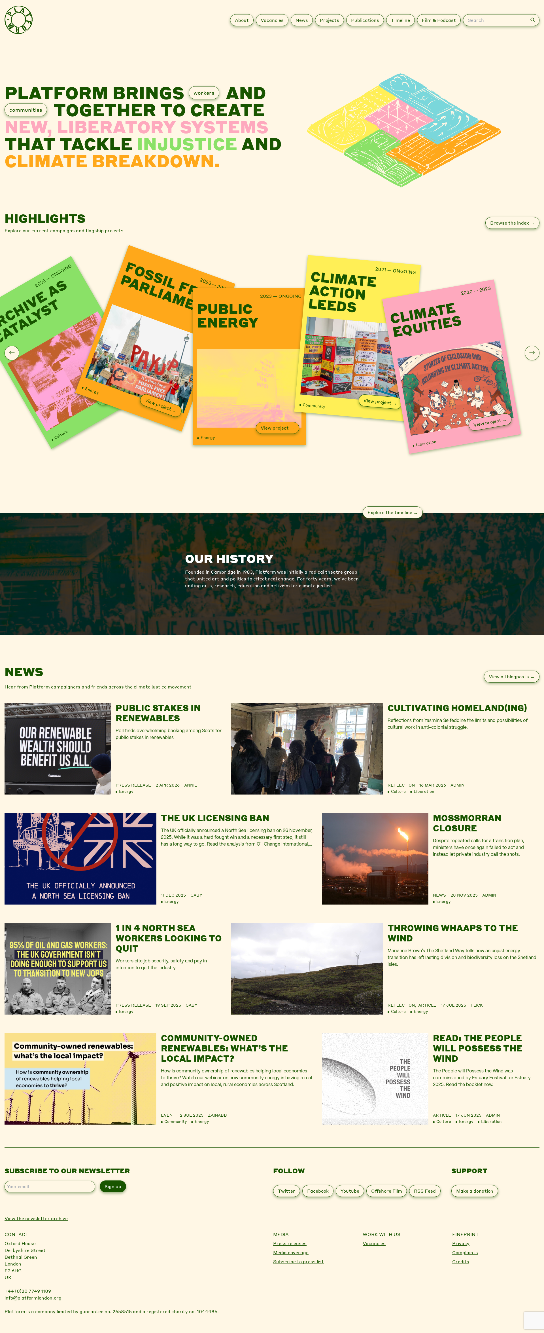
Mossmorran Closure (467, 823)
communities (25, 109)
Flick (477, 1004)
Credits (460, 1261)
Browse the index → (512, 223)
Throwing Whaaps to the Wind (453, 933)
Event (168, 1114)
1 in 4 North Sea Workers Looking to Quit (169, 938)
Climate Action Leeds (342, 292)
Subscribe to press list (298, 1261)
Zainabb (217, 1114)
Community (314, 405)
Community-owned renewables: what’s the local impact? (224, 1048)
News (439, 894)
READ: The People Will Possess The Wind (477, 1048)
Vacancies (374, 1243)
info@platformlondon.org (33, 1298)
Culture (60, 434)
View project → (161, 405)
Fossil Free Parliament (169, 289)
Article (427, 1004)
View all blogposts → (512, 676)
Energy (91, 390)
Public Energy (227, 315)
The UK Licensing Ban (215, 818)
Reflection (401, 784)
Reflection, (403, 1004)
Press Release (133, 784)
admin (457, 784)
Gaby (196, 894)
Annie (190, 784)
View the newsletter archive (36, 1218)
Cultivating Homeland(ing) (457, 708)
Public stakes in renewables (158, 713)
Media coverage (291, 1252)
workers (204, 92)
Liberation (426, 442)
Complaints (465, 1252)
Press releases (290, 1243)
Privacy (460, 1243)
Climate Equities (426, 318)
